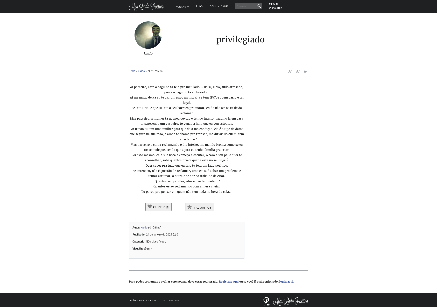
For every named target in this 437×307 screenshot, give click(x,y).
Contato (174, 301)
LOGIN (274, 4)
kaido (141, 71)
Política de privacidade (142, 301)
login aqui (286, 281)
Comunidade (219, 6)
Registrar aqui (229, 281)
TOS (163, 301)
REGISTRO (277, 8)
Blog (199, 6)
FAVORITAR (202, 207)
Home (132, 71)
